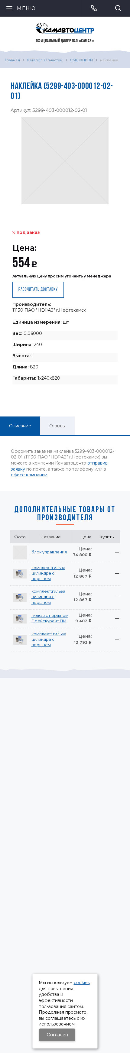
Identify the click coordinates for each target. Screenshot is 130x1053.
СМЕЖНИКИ (81, 60)
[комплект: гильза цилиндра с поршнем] (20, 640)
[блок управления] (20, 552)
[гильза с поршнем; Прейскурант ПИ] (20, 619)
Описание (20, 426)
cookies (82, 982)
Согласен (57, 1034)
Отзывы (57, 426)
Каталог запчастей (45, 60)
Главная (12, 60)
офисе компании (29, 475)
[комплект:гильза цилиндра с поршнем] (20, 574)
